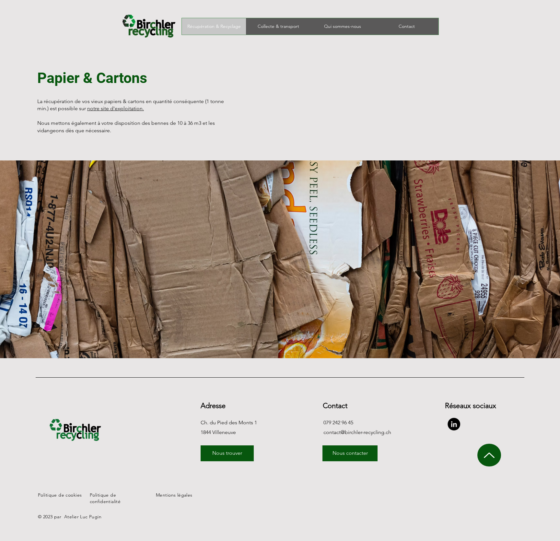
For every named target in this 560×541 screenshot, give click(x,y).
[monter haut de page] (489, 455)
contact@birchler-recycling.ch (357, 432)
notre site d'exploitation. (115, 108)
